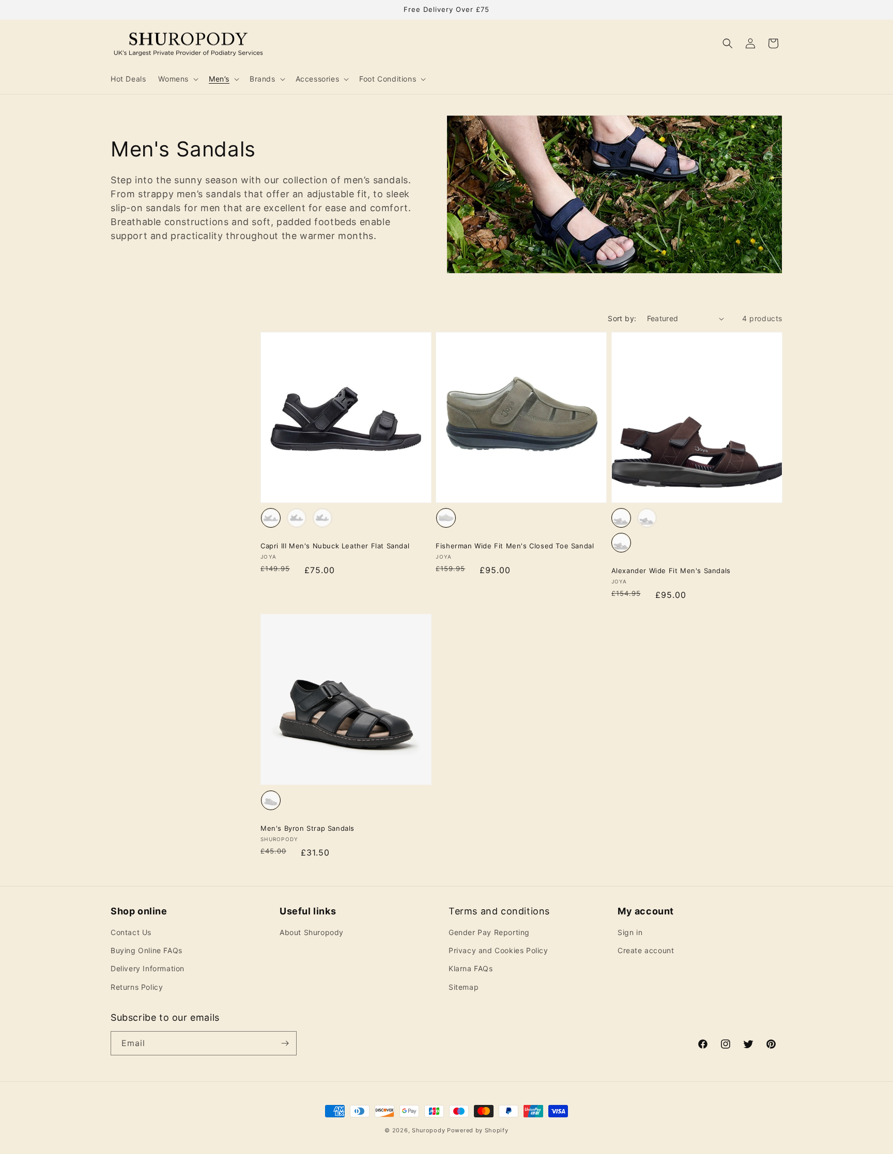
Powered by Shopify (478, 1130)
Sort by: (622, 318)
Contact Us (131, 932)
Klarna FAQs (471, 968)
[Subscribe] (284, 1043)
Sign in (630, 932)
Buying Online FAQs (146, 950)
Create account (646, 950)
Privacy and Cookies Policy (498, 950)
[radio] (271, 518)
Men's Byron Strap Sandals (307, 828)
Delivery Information (147, 968)
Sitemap (464, 987)
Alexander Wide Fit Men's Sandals (671, 570)
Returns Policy (137, 987)
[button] (177, 79)
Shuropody (428, 1130)
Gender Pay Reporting (489, 932)
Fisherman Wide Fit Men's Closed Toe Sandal (515, 546)
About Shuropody (312, 932)
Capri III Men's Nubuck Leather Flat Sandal (334, 546)
